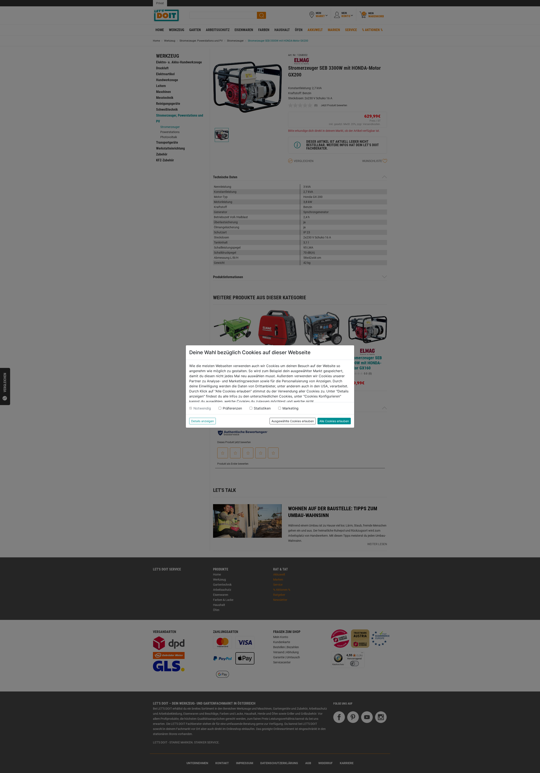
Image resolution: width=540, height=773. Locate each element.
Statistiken (262, 408)
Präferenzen (232, 408)
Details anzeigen (202, 421)
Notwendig (202, 408)
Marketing (290, 408)
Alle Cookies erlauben (334, 421)
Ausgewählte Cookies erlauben (292, 421)
